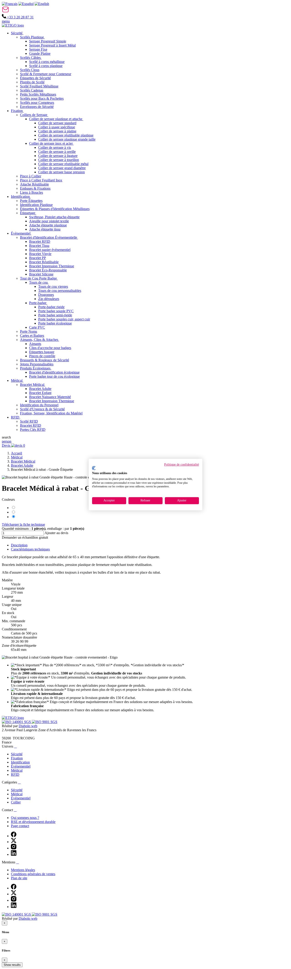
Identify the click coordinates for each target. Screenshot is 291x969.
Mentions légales (23, 870)
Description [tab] (19, 545)
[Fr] (10, 4)
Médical (17, 457)
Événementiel (20, 766)
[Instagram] (13, 848)
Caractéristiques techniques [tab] (30, 549)
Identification (20, 762)
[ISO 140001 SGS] (17, 722)
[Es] (26, 4)
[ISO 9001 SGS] (44, 722)
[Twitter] (13, 842)
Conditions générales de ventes (33, 874)
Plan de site (19, 878)
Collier (16, 802)
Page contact (20, 826)
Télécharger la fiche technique (23, 524)
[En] (42, 4)
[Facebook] (13, 836)
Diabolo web (28, 726)
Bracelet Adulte (22, 465)
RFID (15, 774)
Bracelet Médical (23, 461)
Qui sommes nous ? (25, 818)
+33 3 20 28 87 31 (20, 17)
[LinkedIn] (13, 854)
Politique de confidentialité (181, 464)
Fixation (17, 758)
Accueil (16, 453)
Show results (12, 965)
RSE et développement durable (33, 822)
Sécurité (17, 754)
